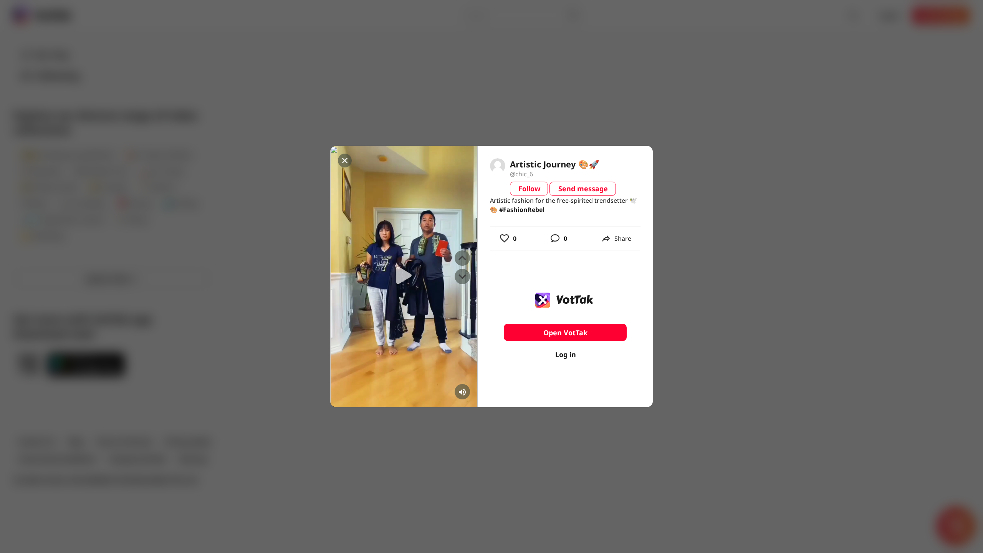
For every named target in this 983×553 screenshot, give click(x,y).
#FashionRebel (521, 209)
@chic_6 (521, 174)
